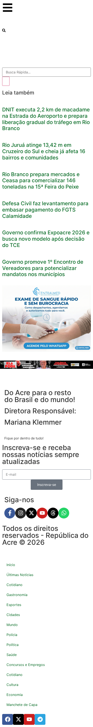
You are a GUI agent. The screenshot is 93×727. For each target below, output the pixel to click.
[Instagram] (20, 513)
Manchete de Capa (21, 704)
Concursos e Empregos (25, 664)
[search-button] (4, 31)
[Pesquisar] (6, 81)
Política (12, 645)
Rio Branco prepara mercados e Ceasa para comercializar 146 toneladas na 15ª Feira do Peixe (41, 180)
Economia (14, 694)
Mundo (12, 625)
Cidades (13, 615)
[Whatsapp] (63, 513)
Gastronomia (16, 595)
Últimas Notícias (19, 575)
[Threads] (53, 513)
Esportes (13, 605)
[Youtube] (42, 513)
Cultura (12, 684)
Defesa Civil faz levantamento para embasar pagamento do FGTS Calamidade (45, 209)
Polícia (11, 635)
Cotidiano (14, 585)
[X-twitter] (31, 513)
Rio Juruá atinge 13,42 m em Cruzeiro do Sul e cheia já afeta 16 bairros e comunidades (43, 151)
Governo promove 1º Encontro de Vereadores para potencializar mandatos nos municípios (42, 268)
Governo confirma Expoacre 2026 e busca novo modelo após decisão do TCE (46, 238)
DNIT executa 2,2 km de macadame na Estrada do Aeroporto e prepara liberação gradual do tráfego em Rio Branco (46, 118)
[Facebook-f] (9, 513)
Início (10, 565)
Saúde (11, 654)
